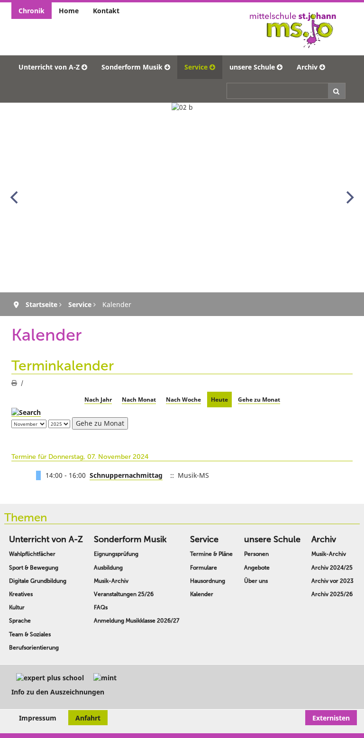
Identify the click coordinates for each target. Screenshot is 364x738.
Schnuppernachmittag (126, 475)
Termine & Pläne (211, 554)
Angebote (257, 567)
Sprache (20, 620)
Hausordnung (207, 581)
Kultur (17, 607)
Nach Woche (183, 399)
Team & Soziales (30, 634)
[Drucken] (14, 383)
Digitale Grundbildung (37, 581)
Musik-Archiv (111, 581)
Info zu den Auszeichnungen (57, 691)
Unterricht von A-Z (49, 66)
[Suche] (26, 412)
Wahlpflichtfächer (32, 554)
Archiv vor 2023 (332, 581)
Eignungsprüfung (116, 554)
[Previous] (15, 197)
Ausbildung (108, 567)
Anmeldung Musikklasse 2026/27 (136, 620)
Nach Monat (139, 399)
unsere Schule (252, 66)
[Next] (348, 197)
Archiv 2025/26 (332, 594)
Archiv (307, 66)
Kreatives (21, 594)
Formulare (203, 567)
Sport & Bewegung (33, 567)
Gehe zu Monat (259, 399)
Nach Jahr (98, 399)
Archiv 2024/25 (332, 567)
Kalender (201, 594)
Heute (219, 399)
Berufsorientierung (34, 647)
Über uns (256, 581)
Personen (256, 554)
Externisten (331, 717)
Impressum (37, 717)
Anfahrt (87, 717)
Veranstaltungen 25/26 (124, 594)
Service (196, 66)
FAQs (101, 607)
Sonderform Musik (132, 66)
